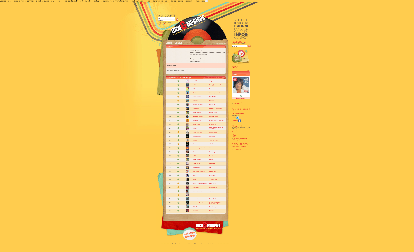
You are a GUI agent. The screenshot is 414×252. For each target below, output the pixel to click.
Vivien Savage (196, 207)
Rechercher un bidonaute (239, 146)
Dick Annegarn (196, 155)
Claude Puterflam (197, 132)
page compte (235, 130)
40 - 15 (211, 144)
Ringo (235, 75)
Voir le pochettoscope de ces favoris (213, 77)
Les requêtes (236, 104)
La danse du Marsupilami (215, 108)
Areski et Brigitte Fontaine (199, 148)
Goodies (197, 243)
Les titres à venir (237, 103)
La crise (211, 210)
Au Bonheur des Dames (199, 171)
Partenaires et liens (213, 243)
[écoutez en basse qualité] (159, 25)
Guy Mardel (196, 187)
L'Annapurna (212, 124)
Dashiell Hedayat (197, 81)
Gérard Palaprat (197, 199)
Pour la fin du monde (214, 199)
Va (210, 167)
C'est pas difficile (213, 116)
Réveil (211, 159)
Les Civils (195, 210)
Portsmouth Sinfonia (198, 203)
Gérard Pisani (196, 124)
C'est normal (212, 148)
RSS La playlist (237, 139)
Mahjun (194, 175)
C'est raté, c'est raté (214, 93)
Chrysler (211, 81)
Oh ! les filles (212, 171)
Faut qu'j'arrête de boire (215, 85)
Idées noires (212, 183)
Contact (206, 243)
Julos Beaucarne (197, 195)
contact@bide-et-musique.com (201, 245)
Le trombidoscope (237, 148)
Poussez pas (212, 152)
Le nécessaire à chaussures (216, 120)
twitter (234, 117)
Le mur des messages (238, 113)
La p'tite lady (212, 207)
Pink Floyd (195, 100)
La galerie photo (237, 149)
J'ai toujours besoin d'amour (240, 72)
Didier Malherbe (197, 89)
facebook (235, 120)
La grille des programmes (239, 101)
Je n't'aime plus (213, 132)
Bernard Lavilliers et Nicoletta (200, 183)
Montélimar (212, 163)
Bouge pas (212, 136)
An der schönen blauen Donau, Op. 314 (215, 203)
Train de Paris (213, 179)
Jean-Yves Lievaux (198, 116)
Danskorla (212, 89)
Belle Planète (196, 85)
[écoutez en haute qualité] (163, 25)
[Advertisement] (204, 8)
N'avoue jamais (213, 187)
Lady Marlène (212, 96)
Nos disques (180, 243)
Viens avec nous (213, 140)
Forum (185, 243)
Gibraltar (211, 191)
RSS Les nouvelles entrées (240, 138)
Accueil (174, 243)
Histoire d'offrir (213, 112)
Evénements (191, 243)
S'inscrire (160, 22)
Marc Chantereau (197, 191)
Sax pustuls (196, 108)
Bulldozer (195, 128)
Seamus (211, 100)
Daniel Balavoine (197, 96)
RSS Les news (237, 136)
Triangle (195, 140)
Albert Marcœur (197, 93)
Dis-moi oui (212, 104)
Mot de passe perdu (168, 22)
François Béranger (197, 104)
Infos (201, 243)
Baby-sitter (212, 175)
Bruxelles (211, 155)
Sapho (194, 179)
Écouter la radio (240, 98)
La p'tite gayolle (213, 195)
